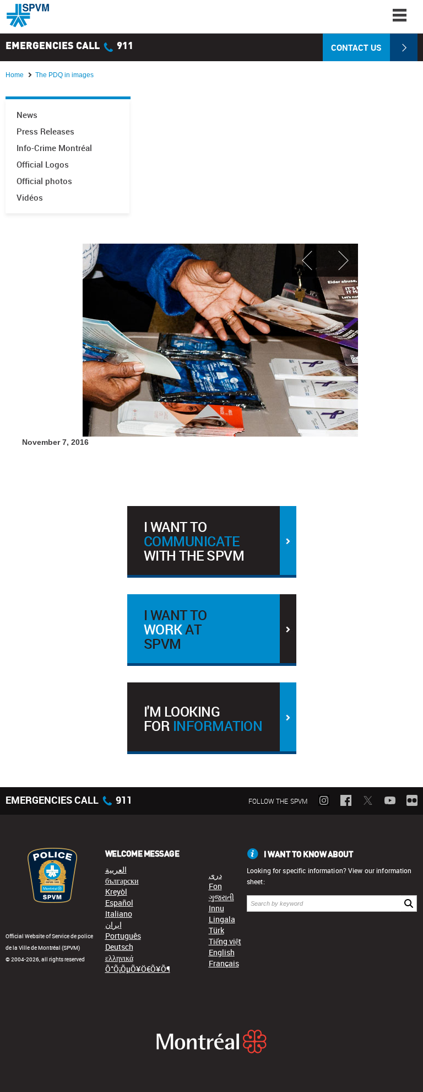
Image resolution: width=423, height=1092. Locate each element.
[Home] (28, 15)
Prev (308, 260)
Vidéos (30, 197)
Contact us (356, 47)
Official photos (44, 181)
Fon (215, 886)
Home (15, 75)
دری (215, 875)
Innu (216, 908)
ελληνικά (119, 958)
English (222, 952)
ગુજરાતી (221, 897)
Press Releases (45, 131)
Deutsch (119, 947)
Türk (216, 930)
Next (341, 260)
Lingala (222, 919)
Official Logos (43, 164)
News (27, 115)
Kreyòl (116, 891)
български (122, 880)
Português (123, 935)
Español (119, 902)
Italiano (118, 913)
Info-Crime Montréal (54, 148)
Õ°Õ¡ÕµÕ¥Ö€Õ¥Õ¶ (137, 969)
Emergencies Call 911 (69, 46)
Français (224, 963)
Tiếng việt (225, 941)
